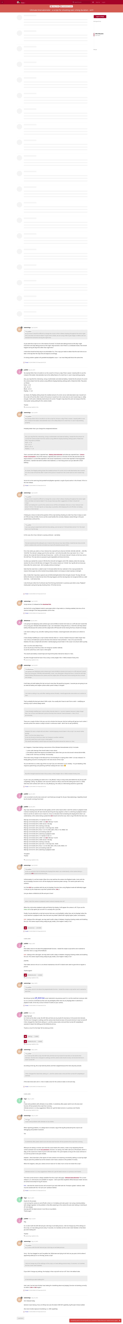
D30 (31, 1287)
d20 (52, 816)
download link (47, 604)
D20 (30, 887)
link (57, 889)
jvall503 (29, 331)
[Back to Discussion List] (2, 2)
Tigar (28, 1119)
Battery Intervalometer (56, 454)
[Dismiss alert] (119, 1320)
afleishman (30, 669)
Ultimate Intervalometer (72, 1177)
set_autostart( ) (45, 1149)
